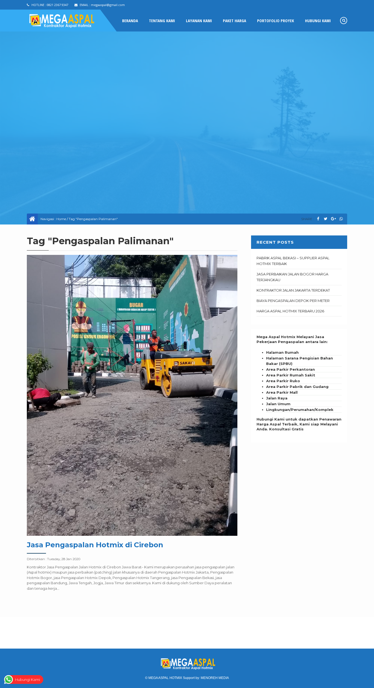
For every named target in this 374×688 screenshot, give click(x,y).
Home (61, 219)
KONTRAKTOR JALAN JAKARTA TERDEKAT (293, 290)
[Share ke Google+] (333, 219)
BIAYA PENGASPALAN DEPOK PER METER (293, 300)
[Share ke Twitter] (325, 219)
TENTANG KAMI (162, 20)
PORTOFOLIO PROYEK (275, 20)
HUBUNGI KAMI (318, 20)
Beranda (130, 20)
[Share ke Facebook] (318, 219)
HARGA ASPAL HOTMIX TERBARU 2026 (290, 311)
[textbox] (299, 381)
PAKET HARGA (234, 20)
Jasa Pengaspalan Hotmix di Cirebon (95, 544)
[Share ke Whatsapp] (341, 219)
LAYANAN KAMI (199, 20)
